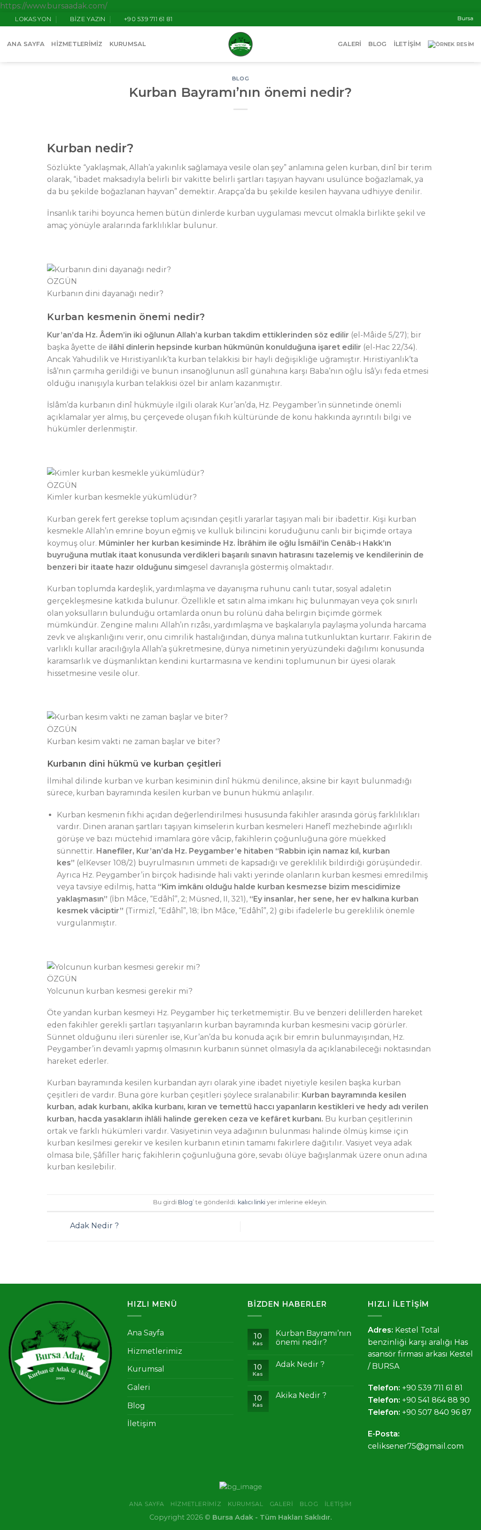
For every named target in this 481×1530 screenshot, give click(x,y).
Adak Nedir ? (93, 1226)
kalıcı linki (251, 1202)
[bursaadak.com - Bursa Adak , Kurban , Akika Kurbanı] (240, 44)
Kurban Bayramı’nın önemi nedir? (313, 1338)
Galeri (350, 43)
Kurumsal (127, 43)
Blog (377, 43)
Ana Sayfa (26, 43)
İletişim (407, 43)
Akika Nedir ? (301, 1395)
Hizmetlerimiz (76, 43)
